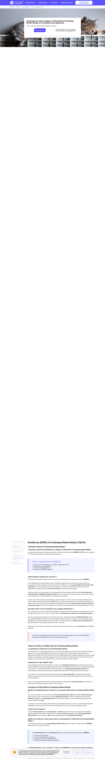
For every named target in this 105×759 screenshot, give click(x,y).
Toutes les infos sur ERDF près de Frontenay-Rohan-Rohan (19, 546)
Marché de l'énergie (66, 2)
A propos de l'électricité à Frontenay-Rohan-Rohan (19, 552)
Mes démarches (30, 2)
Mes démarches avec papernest (84, 2)
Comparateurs (43, 2)
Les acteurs (54, 2)
